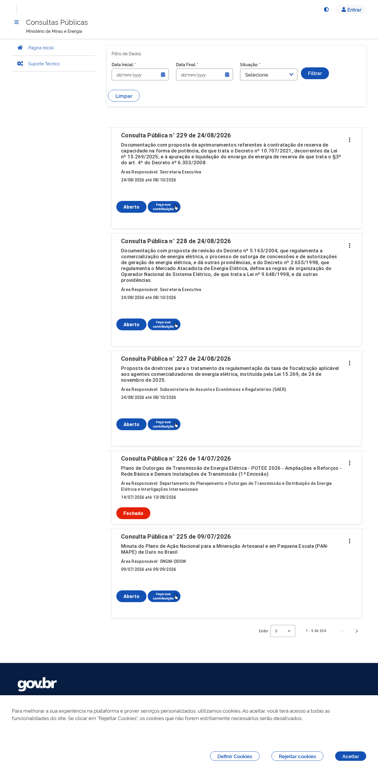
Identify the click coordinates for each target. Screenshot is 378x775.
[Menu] (16, 22)
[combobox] (283, 631)
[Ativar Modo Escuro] (326, 9)
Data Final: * (187, 64)
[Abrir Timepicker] (163, 74)
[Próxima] (357, 631)
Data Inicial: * (124, 64)
